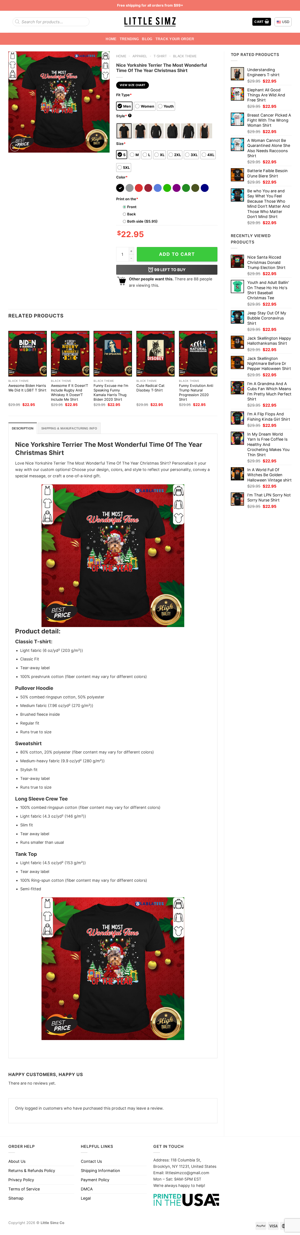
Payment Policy (95, 1179)
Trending (129, 39)
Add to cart (177, 254)
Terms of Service (24, 1189)
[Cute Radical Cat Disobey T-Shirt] (155, 353)
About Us (16, 1161)
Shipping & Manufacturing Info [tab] (69, 428)
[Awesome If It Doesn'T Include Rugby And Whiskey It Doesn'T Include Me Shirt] (70, 353)
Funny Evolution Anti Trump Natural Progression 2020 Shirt (196, 392)
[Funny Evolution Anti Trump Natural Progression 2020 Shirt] (198, 353)
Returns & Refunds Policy (31, 1170)
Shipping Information (100, 1170)
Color (122, 177)
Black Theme (185, 56)
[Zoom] (15, 146)
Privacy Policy (21, 1179)
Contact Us (91, 1161)
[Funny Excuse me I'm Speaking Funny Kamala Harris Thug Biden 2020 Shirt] (113, 353)
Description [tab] (22, 428)
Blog (147, 39)
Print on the (127, 199)
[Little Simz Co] (150, 22)
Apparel (139, 56)
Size (121, 143)
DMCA (87, 1189)
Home (111, 39)
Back (131, 214)
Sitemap (15, 1198)
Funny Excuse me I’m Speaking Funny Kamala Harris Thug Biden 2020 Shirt (111, 392)
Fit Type (124, 95)
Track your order (174, 39)
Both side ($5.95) (142, 221)
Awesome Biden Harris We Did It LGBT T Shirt (27, 387)
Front (131, 207)
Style (123, 116)
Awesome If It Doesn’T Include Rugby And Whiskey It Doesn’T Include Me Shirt (69, 392)
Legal (86, 1198)
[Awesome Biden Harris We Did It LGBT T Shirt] (27, 353)
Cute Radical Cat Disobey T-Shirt (150, 387)
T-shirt (160, 56)
